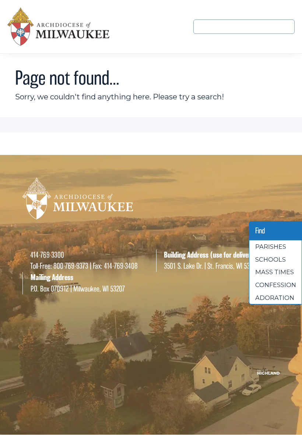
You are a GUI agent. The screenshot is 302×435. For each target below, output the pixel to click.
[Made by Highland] (151, 372)
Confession (275, 285)
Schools (270, 259)
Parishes (270, 246)
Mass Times (274, 272)
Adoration (274, 297)
